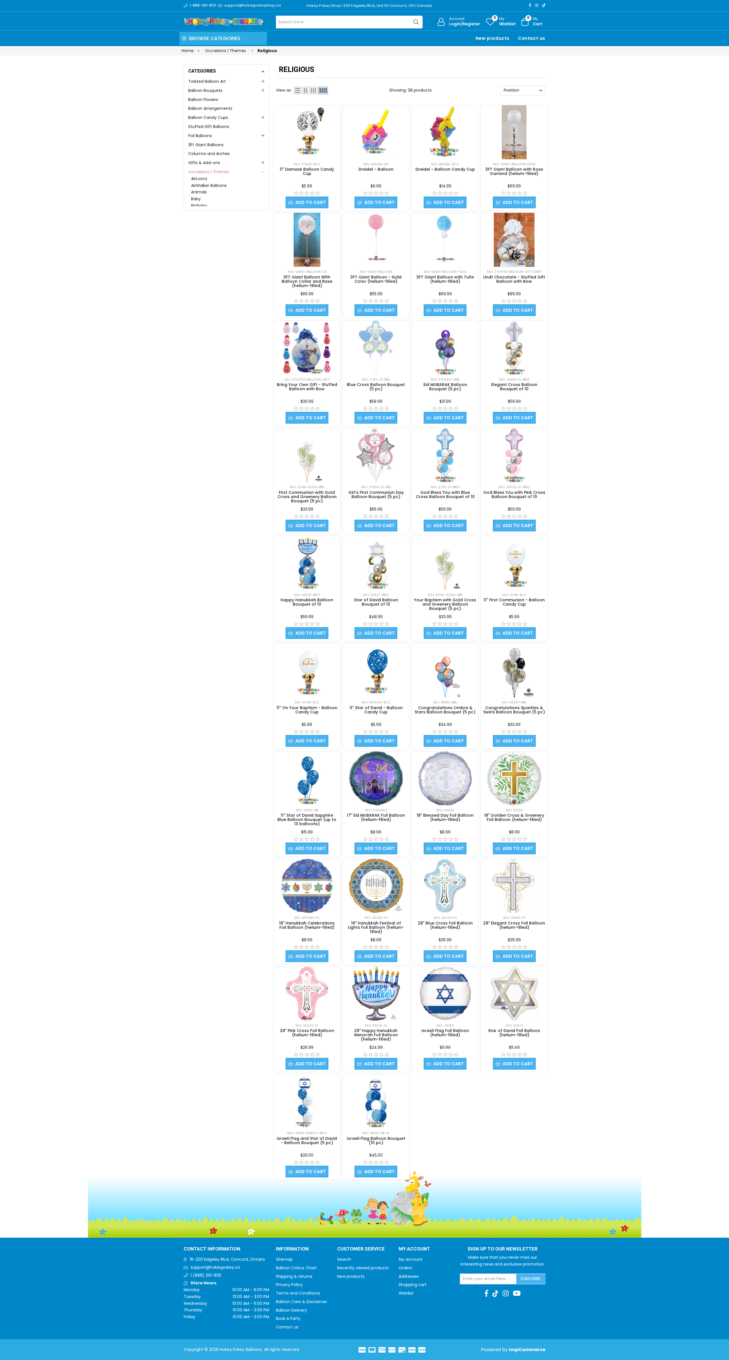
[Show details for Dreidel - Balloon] (376, 132)
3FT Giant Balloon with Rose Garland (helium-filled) (514, 171)
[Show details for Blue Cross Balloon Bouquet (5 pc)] (376, 348)
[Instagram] (536, 5)
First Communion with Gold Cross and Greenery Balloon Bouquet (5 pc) (307, 497)
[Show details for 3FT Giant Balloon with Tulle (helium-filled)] (445, 240)
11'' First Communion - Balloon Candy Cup (514, 602)
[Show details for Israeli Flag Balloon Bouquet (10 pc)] (376, 1101)
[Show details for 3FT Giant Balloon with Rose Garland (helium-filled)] (514, 132)
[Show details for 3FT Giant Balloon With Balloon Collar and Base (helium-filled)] (307, 240)
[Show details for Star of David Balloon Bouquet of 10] (376, 563)
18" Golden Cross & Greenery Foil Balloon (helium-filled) (514, 817)
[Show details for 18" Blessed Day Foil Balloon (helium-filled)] (445, 778)
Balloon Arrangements (210, 108)
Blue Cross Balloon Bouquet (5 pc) (376, 387)
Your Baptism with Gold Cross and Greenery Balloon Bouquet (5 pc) (445, 604)
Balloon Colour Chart (296, 1268)
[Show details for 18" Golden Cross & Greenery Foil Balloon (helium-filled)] (514, 778)
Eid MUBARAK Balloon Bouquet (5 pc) (445, 387)
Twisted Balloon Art (207, 81)
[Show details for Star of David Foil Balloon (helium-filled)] (514, 994)
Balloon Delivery (291, 1310)
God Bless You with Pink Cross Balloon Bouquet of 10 (514, 495)
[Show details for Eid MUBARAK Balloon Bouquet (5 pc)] (444, 348)
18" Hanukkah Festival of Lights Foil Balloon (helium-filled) (376, 927)
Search (344, 1259)
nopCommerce (527, 1349)
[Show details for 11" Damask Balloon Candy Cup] (307, 132)
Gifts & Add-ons (204, 163)
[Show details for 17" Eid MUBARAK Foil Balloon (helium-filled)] (376, 778)
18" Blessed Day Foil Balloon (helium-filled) (445, 817)
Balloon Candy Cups (208, 117)
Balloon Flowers (203, 99)
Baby (196, 199)
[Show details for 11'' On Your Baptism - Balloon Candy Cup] (307, 670)
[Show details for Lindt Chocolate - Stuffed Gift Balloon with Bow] (514, 240)
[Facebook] (530, 5)
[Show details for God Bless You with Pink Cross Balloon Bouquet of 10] (514, 455)
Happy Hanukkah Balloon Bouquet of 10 (306, 602)
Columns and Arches (209, 153)
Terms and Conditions (298, 1293)
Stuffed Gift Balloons (208, 126)
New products (492, 38)
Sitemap (284, 1259)
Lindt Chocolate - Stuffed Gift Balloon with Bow (514, 279)
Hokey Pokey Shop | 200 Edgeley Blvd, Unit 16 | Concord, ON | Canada (369, 5)
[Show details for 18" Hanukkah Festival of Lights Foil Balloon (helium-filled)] (376, 886)
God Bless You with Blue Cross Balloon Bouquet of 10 (445, 495)
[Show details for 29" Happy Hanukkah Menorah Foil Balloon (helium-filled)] (376, 994)
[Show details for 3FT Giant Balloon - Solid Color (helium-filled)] (376, 240)
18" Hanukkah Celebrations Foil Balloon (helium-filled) (307, 925)
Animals (199, 192)
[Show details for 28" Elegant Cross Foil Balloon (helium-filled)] (514, 886)
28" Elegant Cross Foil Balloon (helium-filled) (514, 925)
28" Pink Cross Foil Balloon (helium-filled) (307, 1033)
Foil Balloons (200, 136)
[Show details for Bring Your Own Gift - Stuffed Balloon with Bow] (307, 348)
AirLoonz (199, 178)
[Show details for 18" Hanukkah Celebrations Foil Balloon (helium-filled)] (307, 886)
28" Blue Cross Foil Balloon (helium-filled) (445, 925)
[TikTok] (543, 5)
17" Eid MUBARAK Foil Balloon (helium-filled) (376, 817)
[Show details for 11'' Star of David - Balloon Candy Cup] (376, 670)
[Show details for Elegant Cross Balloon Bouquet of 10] (514, 348)
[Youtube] (517, 1293)
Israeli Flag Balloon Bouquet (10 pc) (376, 1141)
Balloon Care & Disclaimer (301, 1302)
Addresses (409, 1276)
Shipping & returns (294, 1276)
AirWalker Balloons (209, 185)
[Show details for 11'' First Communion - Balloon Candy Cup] (514, 563)
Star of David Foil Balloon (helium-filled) (514, 1033)
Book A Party (288, 1318)
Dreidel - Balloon (376, 169)
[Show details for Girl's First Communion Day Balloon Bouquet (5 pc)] (376, 455)
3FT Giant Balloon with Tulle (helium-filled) (445, 279)
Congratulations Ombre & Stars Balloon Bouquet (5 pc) (445, 710)
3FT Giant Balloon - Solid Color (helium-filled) (376, 279)
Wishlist (406, 1293)
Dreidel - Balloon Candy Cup (445, 169)
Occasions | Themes (208, 172)
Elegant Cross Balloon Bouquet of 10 (514, 387)
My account (411, 1259)
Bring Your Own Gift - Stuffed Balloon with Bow (307, 387)
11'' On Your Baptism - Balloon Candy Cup (307, 710)
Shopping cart (413, 1284)
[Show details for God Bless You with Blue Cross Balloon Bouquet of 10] (444, 455)
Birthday (199, 206)
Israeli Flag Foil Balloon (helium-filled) (445, 1033)
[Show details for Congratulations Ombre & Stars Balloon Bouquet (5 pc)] (445, 670)
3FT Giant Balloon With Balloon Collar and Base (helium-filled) (307, 281)
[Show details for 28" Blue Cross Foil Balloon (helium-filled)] (445, 886)
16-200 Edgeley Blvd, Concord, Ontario (227, 1259)
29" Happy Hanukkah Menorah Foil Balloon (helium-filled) (376, 1035)
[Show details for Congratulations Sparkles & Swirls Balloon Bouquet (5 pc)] (514, 670)
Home (188, 50)
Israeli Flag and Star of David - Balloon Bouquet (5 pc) (307, 1141)
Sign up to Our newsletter (503, 1249)
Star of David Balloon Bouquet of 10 (376, 602)
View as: (284, 90)
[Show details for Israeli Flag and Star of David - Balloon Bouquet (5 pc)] (307, 1101)
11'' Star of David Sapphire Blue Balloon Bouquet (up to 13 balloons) (306, 819)
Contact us (531, 38)
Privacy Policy (289, 1284)
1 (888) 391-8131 (206, 1275)
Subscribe (530, 1278)
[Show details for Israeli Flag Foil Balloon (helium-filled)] (445, 994)
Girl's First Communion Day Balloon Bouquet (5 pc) (376, 495)
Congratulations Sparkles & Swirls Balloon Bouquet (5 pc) (514, 710)
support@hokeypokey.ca (215, 1267)
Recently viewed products (363, 1268)
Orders (405, 1268)
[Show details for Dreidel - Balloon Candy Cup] (445, 132)
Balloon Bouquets (205, 90)
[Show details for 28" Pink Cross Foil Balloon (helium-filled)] (307, 994)
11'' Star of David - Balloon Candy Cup (376, 710)
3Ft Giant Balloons (206, 145)
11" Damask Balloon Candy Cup (307, 171)
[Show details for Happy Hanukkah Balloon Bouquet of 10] (306, 563)
